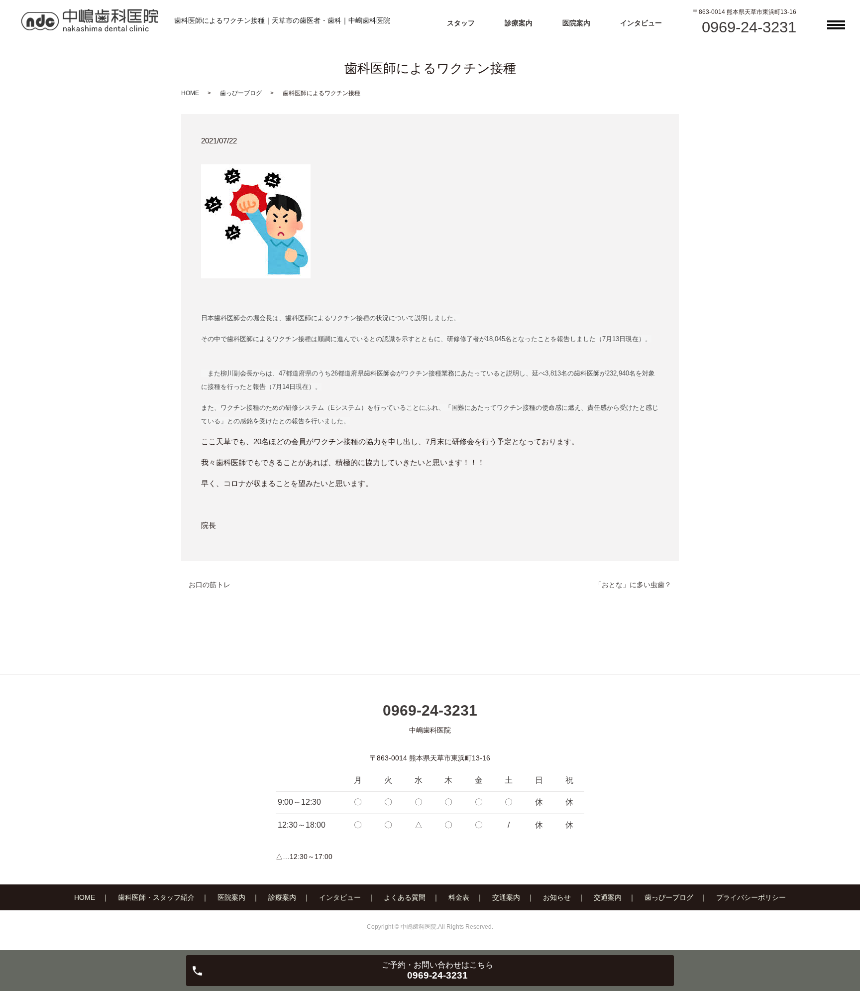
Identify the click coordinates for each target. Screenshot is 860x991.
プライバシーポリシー (751, 897)
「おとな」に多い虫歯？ (633, 585)
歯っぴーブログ (241, 93)
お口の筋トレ (209, 585)
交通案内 (506, 897)
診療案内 (519, 23)
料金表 (458, 897)
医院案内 (576, 23)
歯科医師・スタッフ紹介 (156, 897)
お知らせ (557, 897)
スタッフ (461, 23)
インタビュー (641, 23)
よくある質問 (405, 897)
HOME (190, 93)
